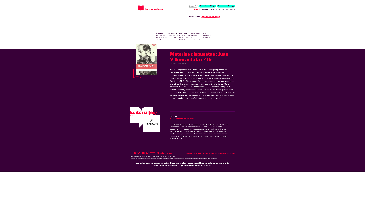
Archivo (232, 9)
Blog (207, 35)
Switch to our (204, 16)
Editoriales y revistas (196, 36)
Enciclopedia (173, 35)
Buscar (191, 6)
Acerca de (205, 9)
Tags (227, 9)
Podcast (198, 153)
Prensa (221, 9)
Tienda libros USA (206, 6)
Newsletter (213, 9)
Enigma (162, 156)
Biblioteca (184, 36)
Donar (196, 9)
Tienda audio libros (225, 6)
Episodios (161, 36)
